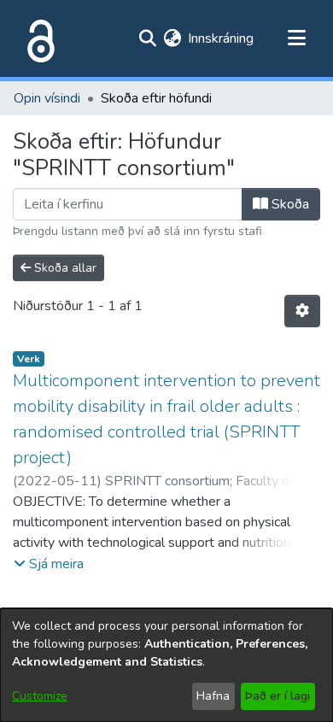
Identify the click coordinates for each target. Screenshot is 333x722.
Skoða (288, 204)
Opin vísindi (47, 98)
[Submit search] (147, 38)
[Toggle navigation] (296, 38)
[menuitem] (172, 38)
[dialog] (166, 665)
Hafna (213, 696)
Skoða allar (63, 268)
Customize (39, 696)
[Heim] (37, 38)
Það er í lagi (277, 696)
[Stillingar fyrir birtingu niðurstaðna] (302, 311)
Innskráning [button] (221, 38)
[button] (49, 564)
